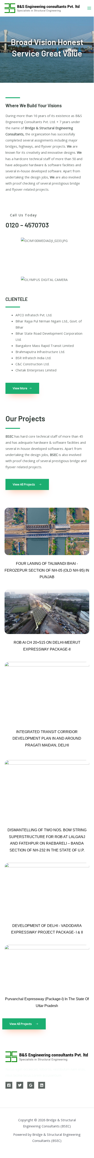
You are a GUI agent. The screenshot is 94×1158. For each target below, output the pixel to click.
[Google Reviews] (30, 1085)
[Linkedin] (41, 1085)
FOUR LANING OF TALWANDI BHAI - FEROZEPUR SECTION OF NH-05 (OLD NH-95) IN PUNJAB (47, 570)
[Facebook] (8, 1085)
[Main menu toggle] (89, 8)
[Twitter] (19, 1085)
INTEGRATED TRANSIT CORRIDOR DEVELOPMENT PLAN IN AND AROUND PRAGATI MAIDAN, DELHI (47, 738)
